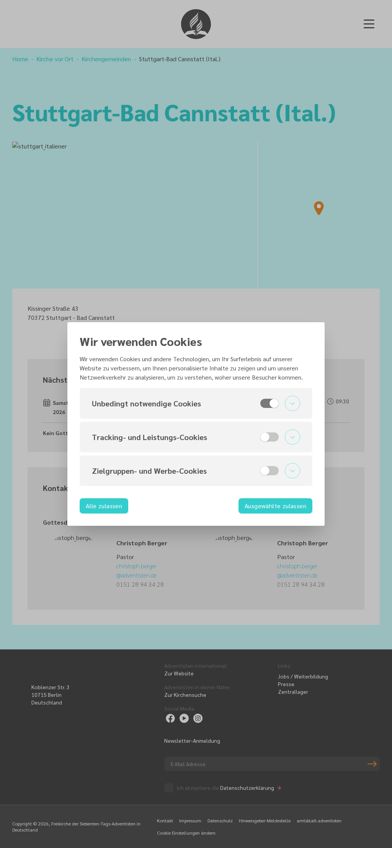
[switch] (269, 403)
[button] (196, 403)
